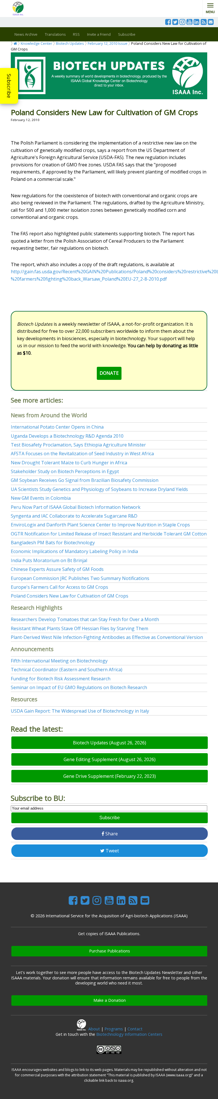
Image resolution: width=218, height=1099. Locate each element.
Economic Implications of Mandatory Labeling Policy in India (74, 551)
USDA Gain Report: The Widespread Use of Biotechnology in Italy (80, 711)
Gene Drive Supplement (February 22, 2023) (109, 776)
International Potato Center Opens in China (57, 427)
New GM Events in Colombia (41, 498)
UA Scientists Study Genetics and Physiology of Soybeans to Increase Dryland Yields (99, 489)
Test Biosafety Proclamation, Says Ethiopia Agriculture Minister (78, 445)
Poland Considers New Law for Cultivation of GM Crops (69, 596)
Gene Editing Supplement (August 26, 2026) (110, 759)
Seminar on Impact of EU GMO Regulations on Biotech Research (79, 687)
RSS (76, 34)
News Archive (25, 34)
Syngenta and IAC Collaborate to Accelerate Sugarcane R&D (74, 516)
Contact (134, 1029)
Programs (113, 1029)
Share (111, 834)
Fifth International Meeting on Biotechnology (59, 661)
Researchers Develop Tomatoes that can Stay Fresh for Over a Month (85, 619)
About (94, 1029)
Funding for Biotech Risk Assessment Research (60, 679)
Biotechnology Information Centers (129, 1034)
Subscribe (9, 86)
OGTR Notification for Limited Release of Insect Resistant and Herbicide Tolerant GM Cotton (109, 534)
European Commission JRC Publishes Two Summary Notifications (80, 578)
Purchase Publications (109, 951)
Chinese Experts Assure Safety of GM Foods (57, 569)
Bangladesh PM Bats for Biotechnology (53, 542)
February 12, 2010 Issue (107, 43)
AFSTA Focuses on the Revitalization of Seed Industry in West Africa (82, 453)
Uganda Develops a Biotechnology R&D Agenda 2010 (67, 436)
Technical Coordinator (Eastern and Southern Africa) (66, 669)
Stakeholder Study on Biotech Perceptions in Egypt (65, 471)
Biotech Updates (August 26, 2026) (109, 743)
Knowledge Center (36, 43)
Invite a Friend (99, 34)
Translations (55, 34)
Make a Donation (109, 1000)
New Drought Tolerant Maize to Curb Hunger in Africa (69, 462)
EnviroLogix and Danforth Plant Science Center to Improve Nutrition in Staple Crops (100, 525)
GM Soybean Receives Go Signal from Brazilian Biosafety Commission (84, 480)
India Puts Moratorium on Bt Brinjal (49, 560)
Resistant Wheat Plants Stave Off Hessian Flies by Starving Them (79, 628)
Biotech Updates (70, 43)
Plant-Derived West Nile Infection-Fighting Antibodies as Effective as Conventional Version (107, 637)
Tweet (111, 851)
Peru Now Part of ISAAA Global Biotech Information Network (76, 507)
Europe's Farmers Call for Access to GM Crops (59, 587)
